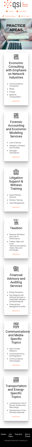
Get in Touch (25, 16)
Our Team (23, 11)
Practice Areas (10, 16)
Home (11, 11)
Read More (16, 101)
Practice (18, 434)
